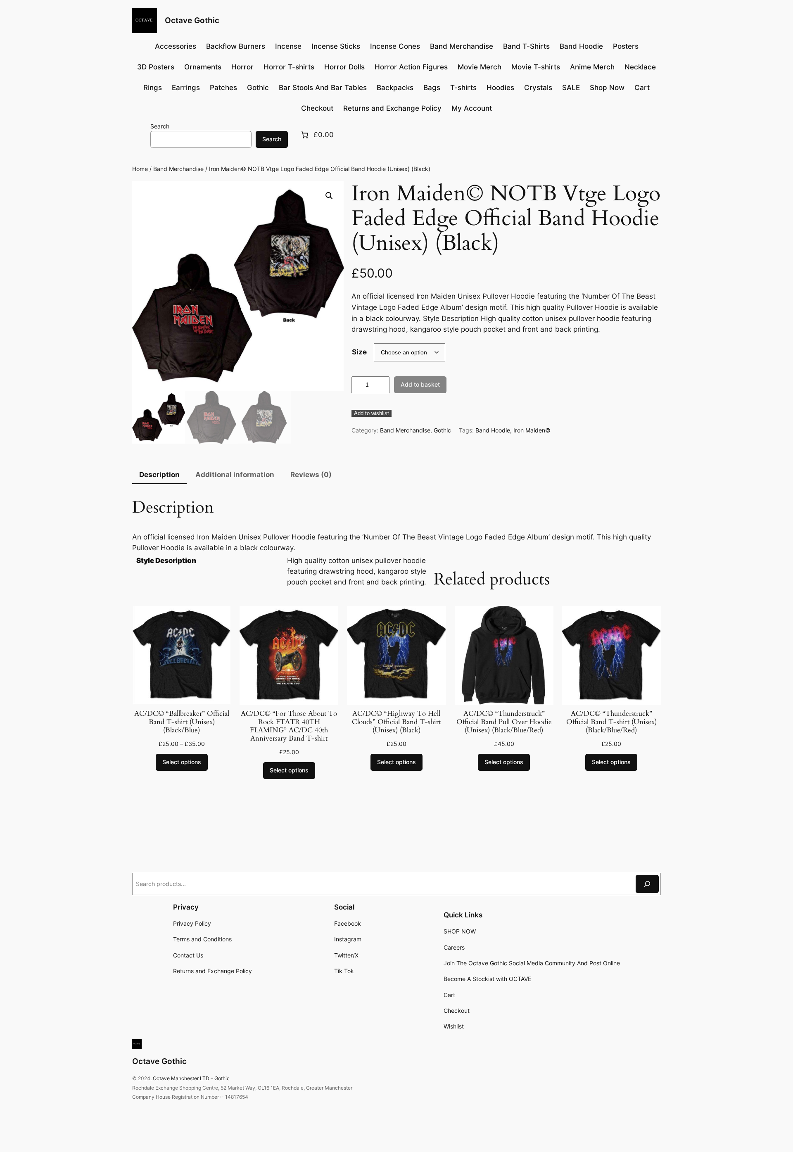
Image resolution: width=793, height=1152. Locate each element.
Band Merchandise (178, 168)
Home (140, 168)
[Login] (138, 134)
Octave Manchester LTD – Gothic (191, 1078)
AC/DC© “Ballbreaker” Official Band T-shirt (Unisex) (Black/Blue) (181, 722)
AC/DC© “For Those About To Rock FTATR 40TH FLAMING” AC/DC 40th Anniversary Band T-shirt (289, 726)
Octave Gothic (192, 20)
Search (159, 126)
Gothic (442, 430)
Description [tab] (159, 474)
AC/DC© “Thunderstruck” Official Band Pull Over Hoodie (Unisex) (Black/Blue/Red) (504, 722)
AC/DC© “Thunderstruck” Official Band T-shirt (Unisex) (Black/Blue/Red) (611, 722)
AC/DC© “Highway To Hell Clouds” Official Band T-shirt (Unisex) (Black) (396, 722)
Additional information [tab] (234, 474)
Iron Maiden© (532, 430)
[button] (329, 195)
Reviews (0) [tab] (311, 474)
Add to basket (420, 384)
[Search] (647, 884)
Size (359, 352)
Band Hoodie (492, 430)
